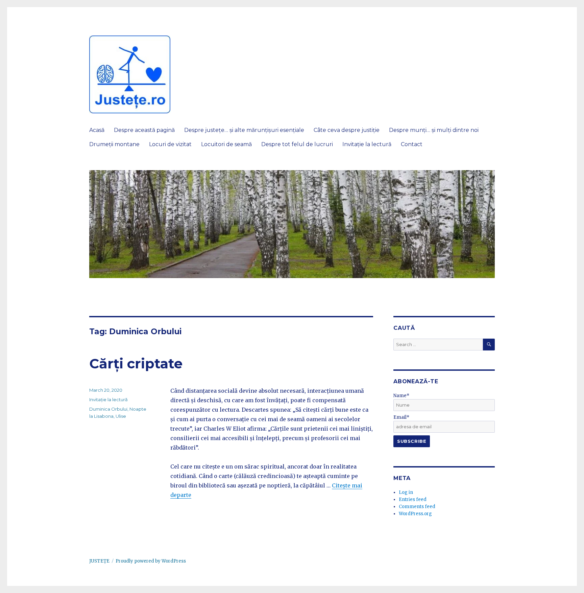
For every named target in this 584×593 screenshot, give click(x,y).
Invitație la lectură (366, 144)
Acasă (96, 130)
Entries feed (413, 499)
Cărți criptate (135, 363)
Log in (406, 492)
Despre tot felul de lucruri (297, 144)
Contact (411, 144)
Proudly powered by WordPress (151, 561)
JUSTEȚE (99, 561)
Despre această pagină (144, 130)
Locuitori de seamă (226, 144)
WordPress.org (415, 514)
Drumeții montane (114, 144)
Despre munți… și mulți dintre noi (434, 130)
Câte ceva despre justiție (347, 130)
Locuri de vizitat (170, 144)
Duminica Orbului (108, 409)
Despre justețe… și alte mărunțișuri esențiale (244, 130)
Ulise (121, 416)
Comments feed (417, 506)
